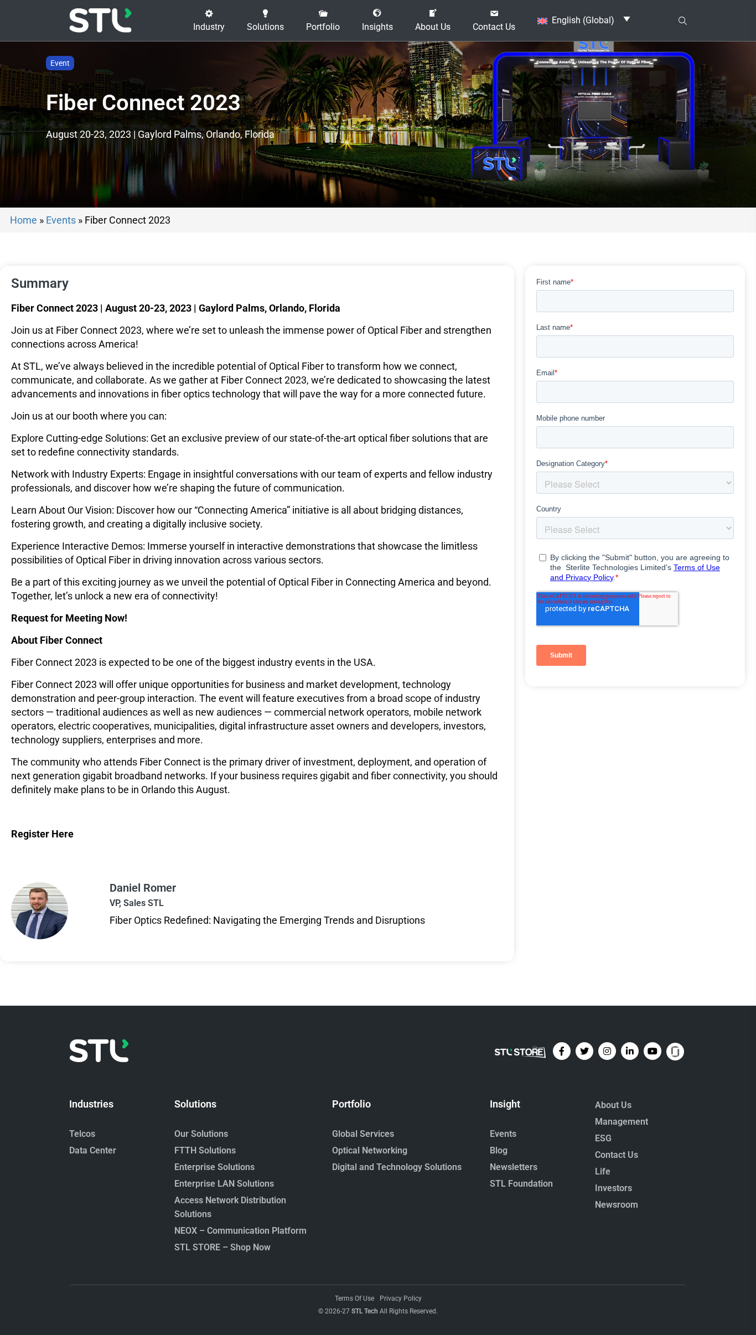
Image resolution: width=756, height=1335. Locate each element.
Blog (499, 1150)
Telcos (82, 1134)
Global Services (363, 1134)
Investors (613, 1188)
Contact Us (616, 1155)
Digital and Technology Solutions (397, 1167)
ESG (603, 1138)
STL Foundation (521, 1183)
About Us (613, 1105)
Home (23, 220)
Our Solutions (201, 1134)
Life (602, 1171)
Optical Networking (369, 1150)
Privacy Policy (401, 1298)
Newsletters (513, 1167)
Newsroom (616, 1204)
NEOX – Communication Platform (240, 1230)
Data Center (92, 1150)
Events (61, 220)
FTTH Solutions (205, 1150)
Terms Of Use (354, 1298)
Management (621, 1121)
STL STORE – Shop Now (222, 1247)
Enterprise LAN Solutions (224, 1183)
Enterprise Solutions (214, 1167)
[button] (209, 20)
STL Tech (364, 1311)
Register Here (42, 834)
